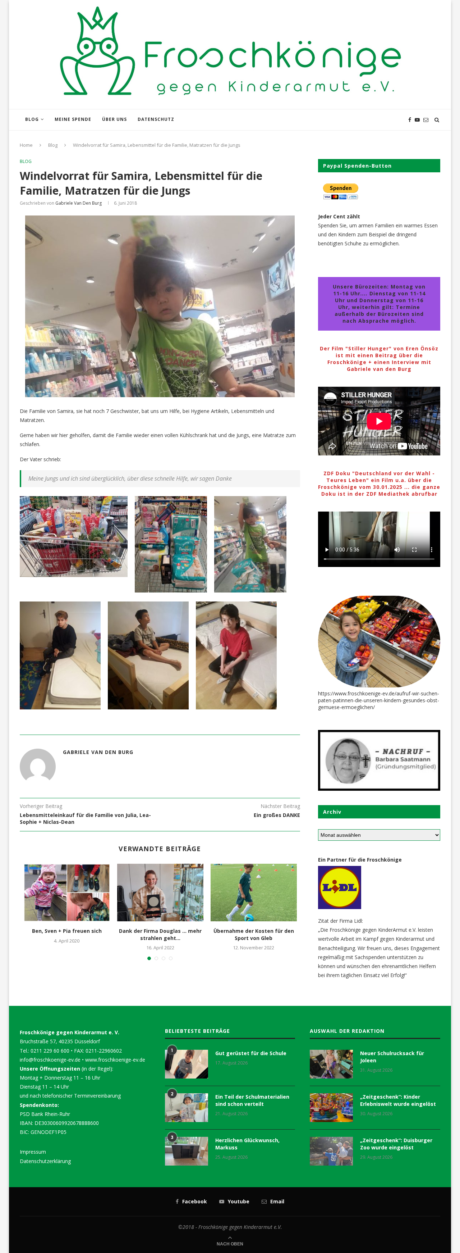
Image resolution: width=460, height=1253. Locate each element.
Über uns (114, 119)
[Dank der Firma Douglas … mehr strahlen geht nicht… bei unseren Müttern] (160, 892)
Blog (32, 119)
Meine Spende (73, 119)
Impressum (33, 1151)
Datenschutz (156, 119)
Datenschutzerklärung (45, 1161)
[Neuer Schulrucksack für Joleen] (331, 1064)
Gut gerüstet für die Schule (250, 1053)
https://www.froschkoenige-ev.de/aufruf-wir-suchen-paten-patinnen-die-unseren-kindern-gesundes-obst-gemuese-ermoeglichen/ (378, 700)
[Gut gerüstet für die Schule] (186, 1064)
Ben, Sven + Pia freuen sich (67, 930)
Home (26, 145)
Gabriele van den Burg (78, 203)
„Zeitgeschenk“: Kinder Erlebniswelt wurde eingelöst (398, 1100)
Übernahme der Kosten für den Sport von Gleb (253, 934)
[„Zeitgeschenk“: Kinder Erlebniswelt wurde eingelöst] (331, 1107)
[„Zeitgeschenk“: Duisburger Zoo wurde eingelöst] (331, 1151)
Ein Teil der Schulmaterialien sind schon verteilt (252, 1100)
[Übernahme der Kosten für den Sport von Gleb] (254, 892)
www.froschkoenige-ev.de (115, 1059)
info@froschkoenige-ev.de (50, 1059)
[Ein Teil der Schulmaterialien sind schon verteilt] (186, 1107)
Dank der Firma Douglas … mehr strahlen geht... (160, 934)
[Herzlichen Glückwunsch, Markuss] (186, 1151)
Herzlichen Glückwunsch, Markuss (247, 1144)
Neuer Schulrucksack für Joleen (392, 1057)
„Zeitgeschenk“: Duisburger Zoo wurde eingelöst (396, 1144)
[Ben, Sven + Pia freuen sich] (67, 892)
